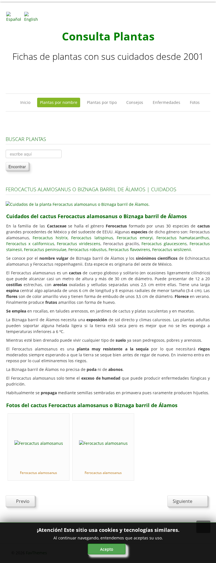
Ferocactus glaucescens (164, 243)
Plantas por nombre (58, 102)
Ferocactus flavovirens (129, 249)
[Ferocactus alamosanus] (38, 442)
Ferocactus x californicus (30, 243)
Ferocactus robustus (87, 249)
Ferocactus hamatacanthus (182, 237)
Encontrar (17, 166)
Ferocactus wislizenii (171, 249)
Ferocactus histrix (50, 237)
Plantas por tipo (102, 102)
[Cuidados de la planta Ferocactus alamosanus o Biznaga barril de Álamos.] (78, 203)
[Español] (14, 16)
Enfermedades (166, 102)
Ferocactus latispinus (92, 237)
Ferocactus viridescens (78, 243)
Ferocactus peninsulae (45, 249)
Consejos (134, 102)
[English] (32, 16)
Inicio (25, 102)
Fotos (195, 102)
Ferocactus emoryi (135, 237)
